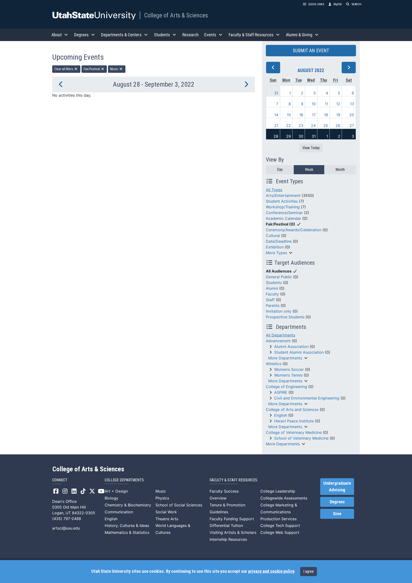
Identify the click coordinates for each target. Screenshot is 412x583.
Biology (111, 498)
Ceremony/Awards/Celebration (293, 229)
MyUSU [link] (338, 4)
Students (274, 282)
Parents (272, 305)
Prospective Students (285, 317)
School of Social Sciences (178, 505)
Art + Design (116, 491)
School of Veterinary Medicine (301, 438)
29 (288, 136)
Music (114, 69)
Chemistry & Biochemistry (128, 505)
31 (276, 93)
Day (280, 169)
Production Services (278, 518)
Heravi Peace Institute (294, 421)
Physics (162, 498)
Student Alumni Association (299, 352)
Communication (119, 511)
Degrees (337, 501)
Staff (270, 299)
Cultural (273, 235)
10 (314, 103)
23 (301, 125)
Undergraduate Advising (337, 487)
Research (190, 34)
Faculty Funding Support (232, 518)
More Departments (285, 358)
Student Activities (282, 201)
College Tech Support (280, 525)
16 (301, 114)
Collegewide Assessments (283, 498)
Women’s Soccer (289, 369)
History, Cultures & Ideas (127, 525)
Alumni (272, 288)
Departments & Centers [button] (121, 34)
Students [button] (162, 34)
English (280, 415)
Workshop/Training (283, 207)
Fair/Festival (92, 69)
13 (352, 103)
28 (275, 136)
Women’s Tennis (288, 375)
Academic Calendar (283, 218)
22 (288, 125)
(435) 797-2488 (66, 518)
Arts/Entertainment (283, 195)
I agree (308, 571)
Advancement (278, 340)
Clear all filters (64, 69)
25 (325, 125)
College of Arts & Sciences (176, 15)
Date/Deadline (279, 241)
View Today (311, 148)
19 (338, 114)
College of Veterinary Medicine (294, 432)
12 (338, 103)
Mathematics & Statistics (127, 532)
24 (313, 125)
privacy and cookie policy (271, 571)
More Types (276, 252)
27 (352, 125)
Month (340, 169)
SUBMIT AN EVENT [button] (311, 50)
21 (276, 125)
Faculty (272, 294)
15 (289, 114)
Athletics (273, 363)
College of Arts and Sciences (292, 409)
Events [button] (210, 34)
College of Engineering (286, 386)
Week (309, 169)
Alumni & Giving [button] (299, 34)
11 (326, 103)
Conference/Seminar (284, 212)
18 (326, 114)
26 (337, 125)
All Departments (280, 335)
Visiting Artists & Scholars (233, 532)
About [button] (57, 34)
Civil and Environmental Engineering (306, 398)
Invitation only (278, 311)
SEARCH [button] (356, 4)
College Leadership (277, 491)
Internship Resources (228, 539)
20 (351, 114)
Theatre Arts (166, 518)
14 (276, 114)
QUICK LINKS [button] (316, 4)
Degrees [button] (81, 34)
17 (314, 114)
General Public (279, 276)
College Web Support (279, 532)
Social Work (166, 511)
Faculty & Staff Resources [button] (251, 34)
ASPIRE (280, 392)
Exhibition (275, 247)
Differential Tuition (226, 525)
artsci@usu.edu (66, 528)
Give (337, 513)
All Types (274, 189)
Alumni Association (291, 346)
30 (301, 136)
